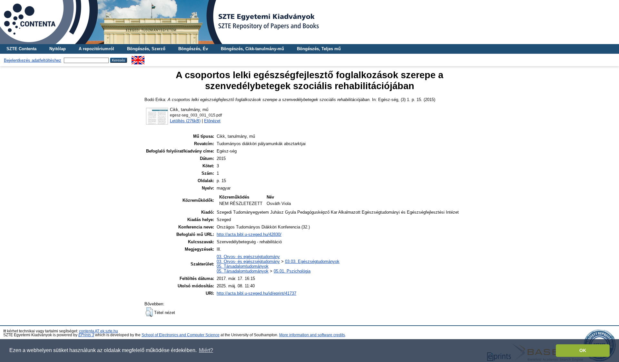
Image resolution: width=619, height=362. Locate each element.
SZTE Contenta (21, 48)
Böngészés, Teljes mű (319, 48)
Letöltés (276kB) (185, 120)
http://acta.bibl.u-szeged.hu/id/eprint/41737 (256, 293)
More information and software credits (312, 335)
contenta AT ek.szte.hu (98, 331)
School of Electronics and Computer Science (181, 335)
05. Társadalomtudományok (243, 266)
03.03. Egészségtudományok (312, 261)
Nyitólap (57, 48)
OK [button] (582, 350)
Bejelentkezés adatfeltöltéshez (32, 60)
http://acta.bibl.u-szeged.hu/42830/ (249, 234)
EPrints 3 (86, 335)
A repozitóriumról (96, 48)
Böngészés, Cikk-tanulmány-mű (252, 48)
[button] (149, 312)
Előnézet (212, 120)
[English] (138, 58)
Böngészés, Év (193, 48)
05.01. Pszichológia (292, 271)
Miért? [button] (206, 350)
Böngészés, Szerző (146, 48)
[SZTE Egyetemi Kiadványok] (309, 22)
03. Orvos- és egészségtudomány (248, 256)
